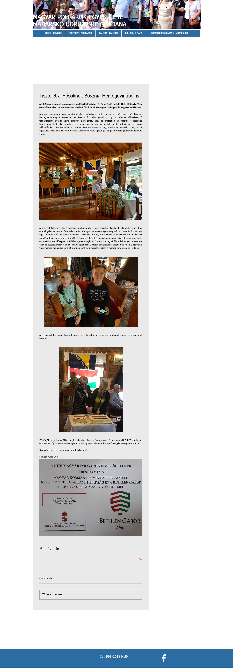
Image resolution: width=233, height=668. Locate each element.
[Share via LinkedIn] (57, 548)
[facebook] (163, 658)
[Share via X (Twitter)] (49, 548)
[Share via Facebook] (41, 548)
